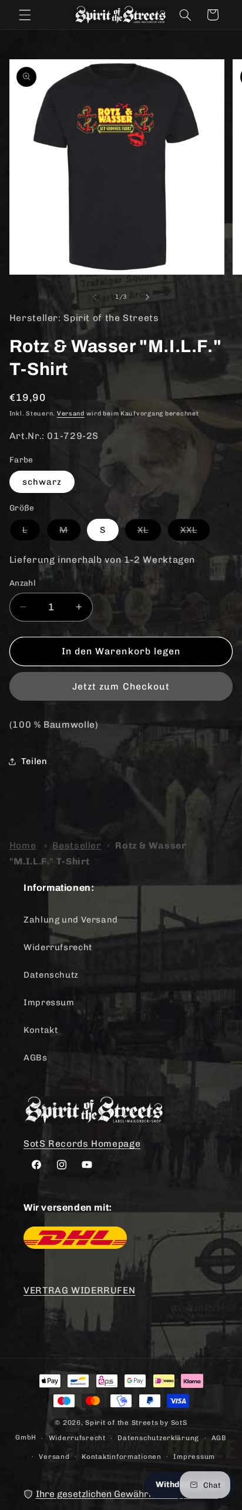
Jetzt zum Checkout (121, 686)
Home (22, 845)
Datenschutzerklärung (158, 1438)
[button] (24, 14)
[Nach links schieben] (94, 297)
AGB (219, 1438)
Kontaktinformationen (122, 1456)
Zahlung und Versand (70, 919)
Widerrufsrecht (57, 947)
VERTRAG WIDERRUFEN (79, 1290)
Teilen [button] (34, 761)
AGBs (35, 1057)
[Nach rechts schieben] (147, 297)
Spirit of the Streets (121, 1422)
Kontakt (40, 1030)
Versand (71, 413)
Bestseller (76, 845)
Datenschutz (51, 974)
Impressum (49, 1002)
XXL (195, 532)
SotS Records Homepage (81, 1143)
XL (149, 532)
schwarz (42, 482)
